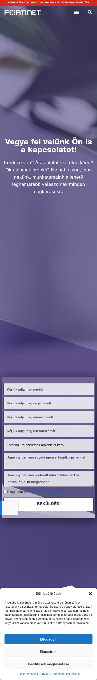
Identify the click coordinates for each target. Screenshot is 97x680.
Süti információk (28, 673)
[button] (90, 593)
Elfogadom (48, 639)
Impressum (73, 673)
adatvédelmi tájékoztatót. (46, 492)
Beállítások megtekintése (48, 664)
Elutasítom (48, 652)
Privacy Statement (52, 673)
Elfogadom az (36, 492)
